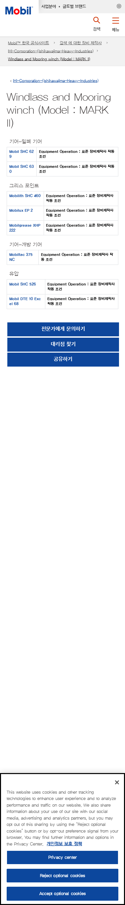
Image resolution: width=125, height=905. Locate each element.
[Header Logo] (19, 7)
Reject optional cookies (62, 875)
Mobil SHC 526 (22, 284)
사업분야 (48, 6)
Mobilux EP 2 (21, 210)
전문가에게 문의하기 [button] (63, 329)
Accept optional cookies (62, 893)
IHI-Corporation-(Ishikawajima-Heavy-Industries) (50, 51)
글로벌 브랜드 (74, 6)
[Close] (117, 782)
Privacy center (62, 857)
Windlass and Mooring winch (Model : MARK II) (49, 59)
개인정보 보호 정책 (64, 844)
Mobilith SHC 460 (25, 196)
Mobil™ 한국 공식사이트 (28, 43)
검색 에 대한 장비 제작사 (81, 43)
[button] (115, 23)
